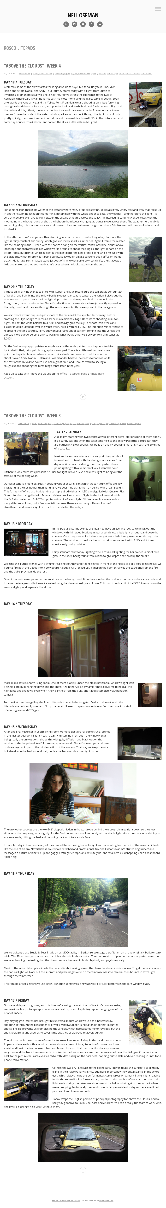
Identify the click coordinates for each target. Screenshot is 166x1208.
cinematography (62, 73)
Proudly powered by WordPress (66, 1200)
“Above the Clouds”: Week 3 (32, 415)
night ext (101, 423)
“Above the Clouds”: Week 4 (32, 65)
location (102, 73)
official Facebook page (73, 373)
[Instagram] (74, 24)
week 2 (11, 295)
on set (121, 73)
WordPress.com (106, 1200)
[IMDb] (83, 24)
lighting (94, 73)
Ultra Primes (146, 73)
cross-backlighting (40, 491)
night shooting (112, 423)
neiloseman (24, 73)
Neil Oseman (83, 15)
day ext (74, 73)
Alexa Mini (43, 73)
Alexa (35, 73)
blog (51, 73)
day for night (84, 73)
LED (87, 423)
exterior (80, 423)
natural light (112, 73)
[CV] (91, 24)
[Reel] (66, 24)
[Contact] (100, 24)
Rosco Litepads (132, 73)
